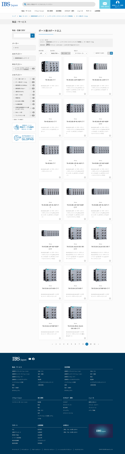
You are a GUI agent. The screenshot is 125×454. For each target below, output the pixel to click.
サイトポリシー (25, 449)
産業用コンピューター (17, 376)
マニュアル (66, 410)
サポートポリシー (36, 449)
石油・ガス (40, 371)
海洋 (39, 413)
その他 (39, 418)
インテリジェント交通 (17, 382)
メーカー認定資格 (16, 437)
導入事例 (50, 11)
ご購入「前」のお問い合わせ (70, 429)
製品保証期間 (15, 440)
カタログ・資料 (69, 11)
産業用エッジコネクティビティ (19, 379)
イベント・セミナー (94, 405)
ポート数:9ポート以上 (82, 16)
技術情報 (58, 11)
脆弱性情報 (15, 443)
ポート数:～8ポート (24, 79)
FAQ (13, 429)
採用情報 (40, 443)
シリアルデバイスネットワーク (45, 382)
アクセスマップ (41, 440)
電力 (39, 407)
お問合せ (66, 425)
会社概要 (40, 435)
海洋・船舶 (40, 374)
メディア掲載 (92, 410)
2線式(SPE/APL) (24, 91)
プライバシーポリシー (49, 449)
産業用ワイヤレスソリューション (20, 371)
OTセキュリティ (16, 390)
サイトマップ (15, 449)
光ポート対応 (24, 95)
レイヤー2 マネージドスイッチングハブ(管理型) (60, 16)
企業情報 (97, 11)
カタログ (65, 402)
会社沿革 (40, 437)
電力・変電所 (15, 387)
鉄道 (39, 376)
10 (90, 344)
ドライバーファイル (68, 413)
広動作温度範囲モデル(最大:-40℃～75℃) (24, 108)
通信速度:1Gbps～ (24, 88)
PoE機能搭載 (24, 104)
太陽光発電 (40, 385)
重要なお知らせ (92, 402)
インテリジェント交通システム (45, 416)
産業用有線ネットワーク (37, 16)
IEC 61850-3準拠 (24, 101)
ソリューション (39, 11)
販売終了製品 (15, 435)
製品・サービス (26, 11)
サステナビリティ (79, 449)
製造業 (39, 379)
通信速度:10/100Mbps (24, 85)
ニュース (80, 11)
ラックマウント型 (24, 115)
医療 (13, 385)
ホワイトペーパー (67, 405)
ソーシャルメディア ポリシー (65, 449)
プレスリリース (92, 407)
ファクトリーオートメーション (20, 402)
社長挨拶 (40, 432)
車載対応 (24, 98)
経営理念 (40, 429)
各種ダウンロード (16, 432)
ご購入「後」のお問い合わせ (70, 432)
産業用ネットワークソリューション (21, 374)
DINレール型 (24, 112)
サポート (89, 11)
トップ (14, 16)
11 (94, 344)
